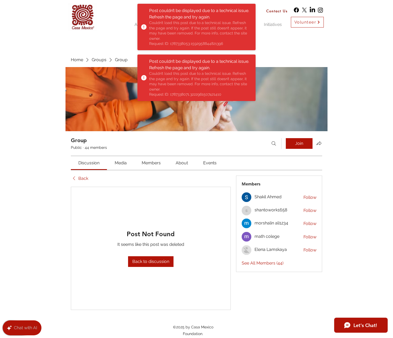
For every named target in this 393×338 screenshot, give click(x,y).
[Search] (274, 143)
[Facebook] (296, 10)
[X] (304, 10)
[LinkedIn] (312, 10)
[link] (88, 162)
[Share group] (319, 143)
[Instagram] (320, 10)
